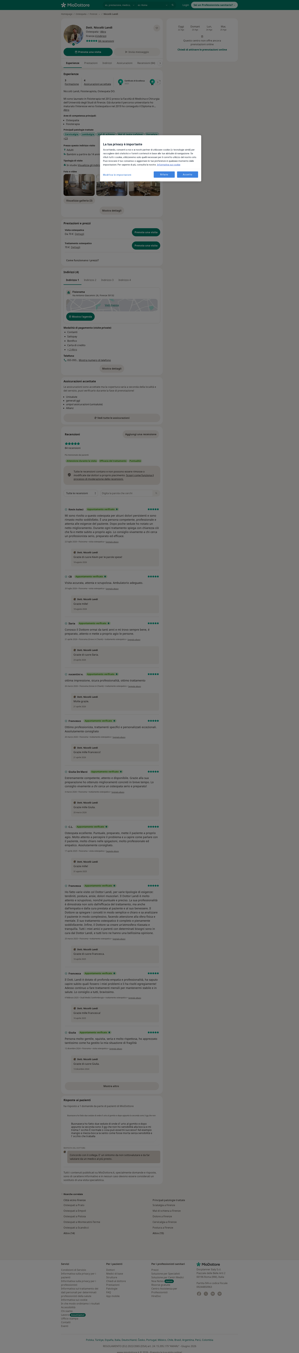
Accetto (187, 174)
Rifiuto (164, 174)
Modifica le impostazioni (117, 174)
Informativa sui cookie (168, 164)
